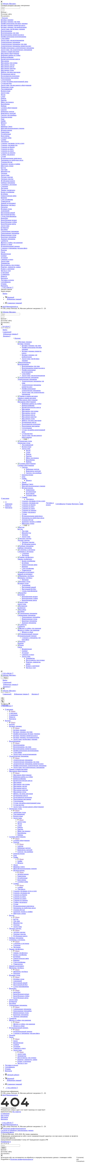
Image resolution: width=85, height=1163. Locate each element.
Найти (3, 1148)
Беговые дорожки (19, 730)
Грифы (19, 861)
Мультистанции (23, 874)
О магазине (13, 713)
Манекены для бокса (20, 971)
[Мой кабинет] (2, 696)
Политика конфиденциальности (14, 1128)
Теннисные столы (19, 812)
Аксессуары (21, 822)
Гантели (20, 846)
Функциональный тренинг (22, 1031)
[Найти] (2, 10)
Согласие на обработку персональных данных (17, 1130)
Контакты (4, 1119)
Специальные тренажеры (22, 1009)
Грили (15, 1041)
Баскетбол (16, 992)
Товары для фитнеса (20, 953)
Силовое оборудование (21, 840)
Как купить (5, 1115)
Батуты (15, 919)
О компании (5, 1113)
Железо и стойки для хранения (24, 1024)
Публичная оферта (7, 1132)
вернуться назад (6, 1112)
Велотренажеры (19, 745)
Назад (13, 711)
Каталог (12, 724)
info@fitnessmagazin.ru (10, 306)
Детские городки (19, 932)
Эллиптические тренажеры (23, 760)
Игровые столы (18, 979)
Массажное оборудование (22, 775)
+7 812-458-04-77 (7, 287)
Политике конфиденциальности (21, 1159)
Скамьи (20, 887)
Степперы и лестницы (21, 943)
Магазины (4, 1117)
